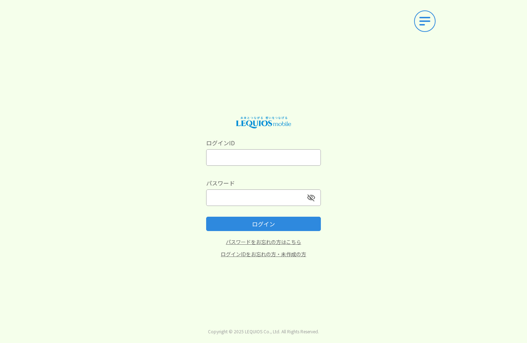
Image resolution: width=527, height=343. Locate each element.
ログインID (220, 142)
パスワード (220, 183)
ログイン (263, 224)
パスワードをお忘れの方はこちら (263, 241)
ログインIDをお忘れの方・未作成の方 (263, 254)
